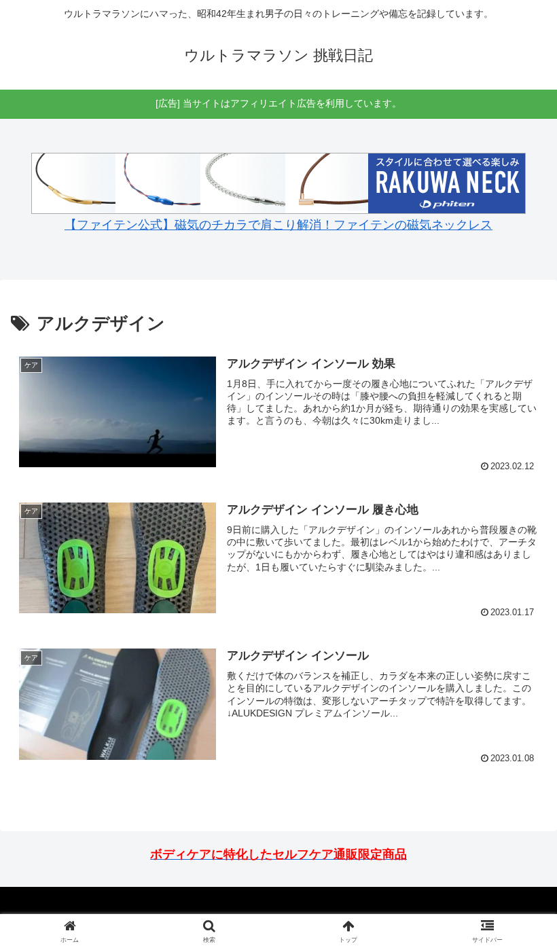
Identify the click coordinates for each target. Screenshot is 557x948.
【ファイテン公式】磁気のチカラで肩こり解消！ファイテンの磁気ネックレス (278, 225)
